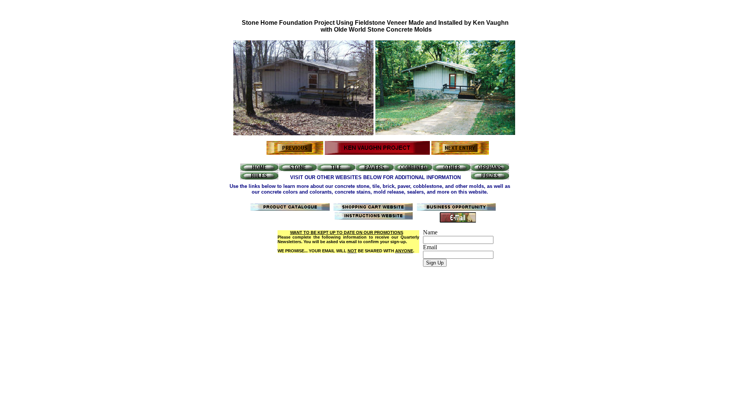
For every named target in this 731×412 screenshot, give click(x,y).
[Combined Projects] (413, 169)
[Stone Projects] (298, 169)
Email (430, 247)
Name (430, 232)
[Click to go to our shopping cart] (373, 208)
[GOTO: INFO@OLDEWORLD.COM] (458, 220)
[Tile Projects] (336, 169)
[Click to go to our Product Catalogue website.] (290, 208)
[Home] (259, 169)
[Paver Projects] (375, 169)
